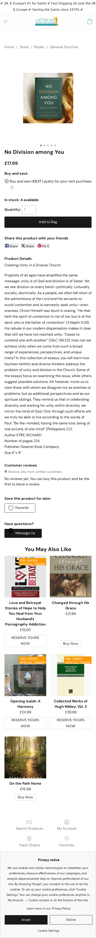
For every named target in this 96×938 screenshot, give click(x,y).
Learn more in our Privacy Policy (49, 908)
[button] (48, 21)
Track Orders (29, 845)
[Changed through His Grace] (71, 577)
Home (9, 47)
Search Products (29, 828)
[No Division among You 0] (48, 98)
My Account (67, 828)
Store (24, 47)
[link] (48, 929)
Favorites (66, 845)
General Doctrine (64, 47)
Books (39, 47)
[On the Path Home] (25, 757)
